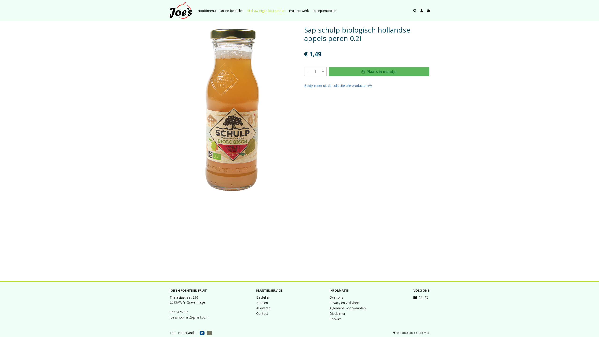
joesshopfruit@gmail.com (189, 317)
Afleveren (263, 308)
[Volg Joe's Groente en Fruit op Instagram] (420, 297)
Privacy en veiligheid (344, 302)
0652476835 (179, 312)
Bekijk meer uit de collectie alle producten (336, 85)
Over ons (336, 297)
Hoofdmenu (206, 10)
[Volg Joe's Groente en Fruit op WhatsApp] (426, 297)
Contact (262, 313)
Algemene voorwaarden (347, 308)
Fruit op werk (299, 10)
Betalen (262, 302)
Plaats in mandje (381, 71)
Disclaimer (337, 313)
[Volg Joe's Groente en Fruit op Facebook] (415, 297)
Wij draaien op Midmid (412, 332)
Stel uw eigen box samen (266, 10)
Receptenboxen (324, 10)
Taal (173, 332)
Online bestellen (231, 10)
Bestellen (263, 297)
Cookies (335, 319)
